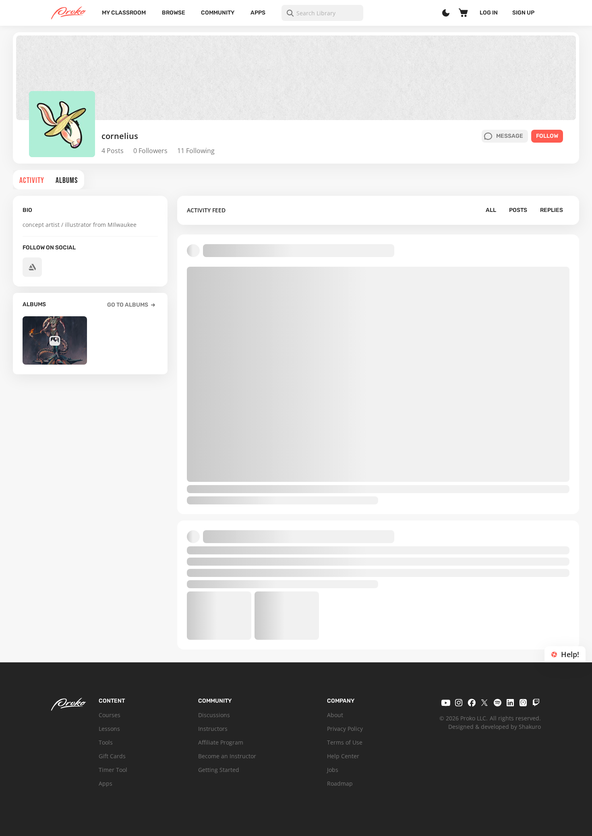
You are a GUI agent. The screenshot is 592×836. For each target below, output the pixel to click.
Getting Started (218, 770)
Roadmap (340, 783)
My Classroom (124, 12)
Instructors (213, 728)
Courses (109, 715)
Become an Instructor (227, 756)
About (335, 715)
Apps (257, 12)
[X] (484, 702)
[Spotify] (497, 702)
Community (217, 12)
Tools (106, 742)
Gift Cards (112, 756)
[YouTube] (446, 702)
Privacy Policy (345, 728)
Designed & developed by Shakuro (494, 726)
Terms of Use (344, 742)
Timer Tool (113, 770)
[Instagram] (459, 702)
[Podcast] (523, 702)
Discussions (214, 715)
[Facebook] (471, 702)
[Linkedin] (510, 702)
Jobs (332, 770)
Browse (173, 12)
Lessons (109, 728)
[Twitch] (536, 702)
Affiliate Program (220, 742)
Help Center (343, 756)
